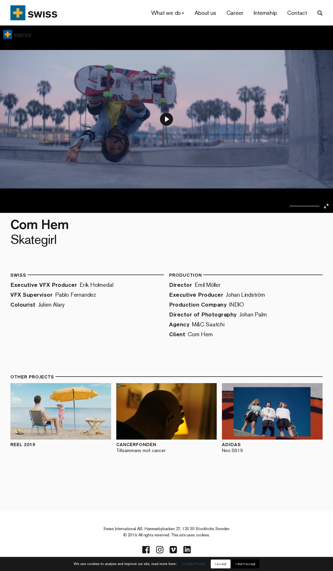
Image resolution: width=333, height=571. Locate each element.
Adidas (232, 447)
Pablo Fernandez (75, 294)
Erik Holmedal (96, 284)
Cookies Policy (194, 564)
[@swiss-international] (187, 549)
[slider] (304, 206)
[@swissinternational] (173, 549)
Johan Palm (253, 314)
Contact (297, 12)
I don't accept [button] (245, 564)
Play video (82, 411)
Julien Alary (51, 304)
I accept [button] (220, 564)
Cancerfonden (141, 447)
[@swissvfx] (146, 549)
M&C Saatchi (208, 324)
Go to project (43, 411)
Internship (265, 12)
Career (235, 12)
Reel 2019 (22, 444)
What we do (166, 12)
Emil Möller (208, 284)
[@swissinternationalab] (159, 549)
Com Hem (200, 334)
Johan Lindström (245, 294)
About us (205, 12)
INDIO (236, 304)
